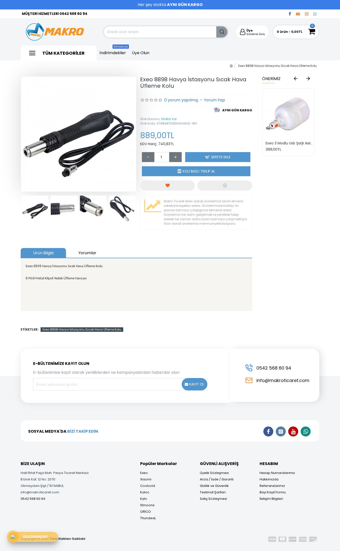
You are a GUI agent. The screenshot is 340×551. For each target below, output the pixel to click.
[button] (295, 78)
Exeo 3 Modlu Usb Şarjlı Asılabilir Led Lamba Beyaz (289, 143)
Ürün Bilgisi (43, 253)
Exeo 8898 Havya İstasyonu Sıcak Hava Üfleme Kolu (82, 329)
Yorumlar (87, 253)
